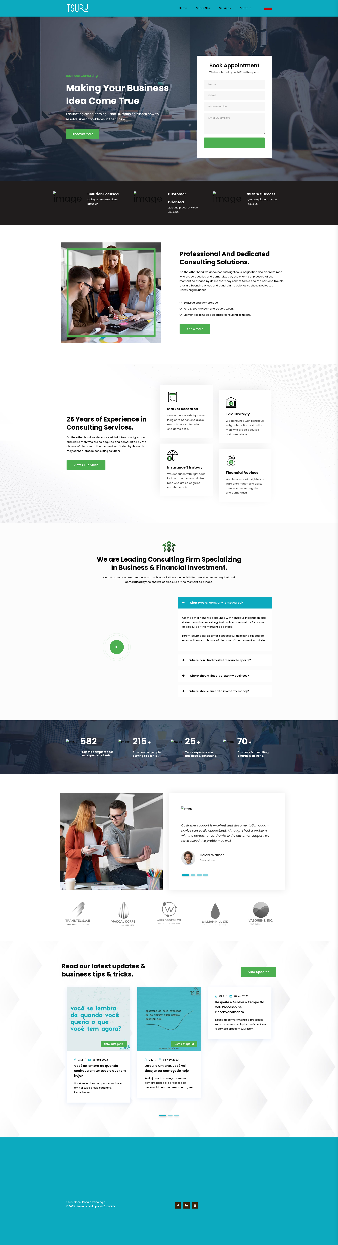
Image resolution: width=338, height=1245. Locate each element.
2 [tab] (193, 875)
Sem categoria (113, 1044)
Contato (245, 8)
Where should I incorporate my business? (219, 676)
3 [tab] (199, 875)
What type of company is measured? (216, 603)
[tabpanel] (227, 832)
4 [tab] (205, 875)
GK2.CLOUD (107, 1206)
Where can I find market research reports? (220, 660)
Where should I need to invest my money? (219, 691)
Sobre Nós (203, 8)
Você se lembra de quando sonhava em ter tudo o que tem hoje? (100, 1070)
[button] (225, 603)
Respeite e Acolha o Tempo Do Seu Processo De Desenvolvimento (239, 1007)
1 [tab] (185, 875)
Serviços (225, 8)
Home (183, 8)
